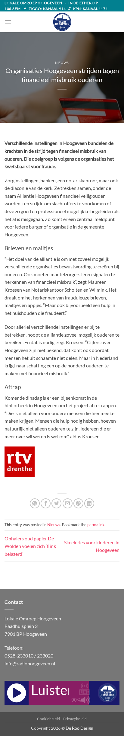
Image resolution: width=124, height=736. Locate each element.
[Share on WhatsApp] (35, 503)
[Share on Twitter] (56, 503)
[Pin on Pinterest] (78, 503)
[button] (8, 21)
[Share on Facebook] (46, 503)
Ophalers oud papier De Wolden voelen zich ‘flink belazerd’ (30, 546)
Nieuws (62, 63)
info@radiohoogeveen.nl (30, 663)
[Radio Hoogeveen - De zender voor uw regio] (62, 21)
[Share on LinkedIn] (89, 503)
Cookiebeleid (48, 718)
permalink (95, 524)
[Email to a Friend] (68, 503)
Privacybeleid (75, 718)
